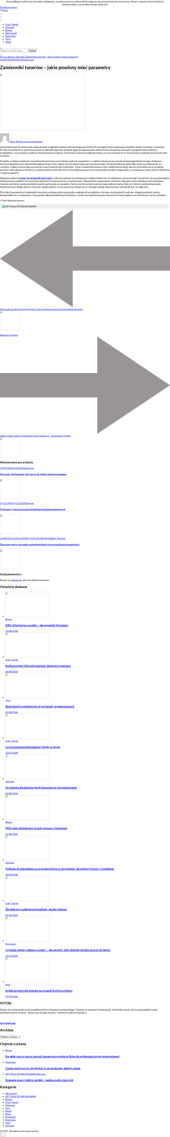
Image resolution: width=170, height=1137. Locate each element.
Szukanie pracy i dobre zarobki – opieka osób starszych (39, 1080)
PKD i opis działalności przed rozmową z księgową (36, 828)
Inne (7, 984)
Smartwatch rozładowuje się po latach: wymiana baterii (39, 706)
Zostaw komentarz (33, 141)
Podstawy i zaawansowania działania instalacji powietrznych (32, 509)
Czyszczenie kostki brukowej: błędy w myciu (32, 747)
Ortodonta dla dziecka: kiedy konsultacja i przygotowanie (41, 787)
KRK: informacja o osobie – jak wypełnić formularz (36, 625)
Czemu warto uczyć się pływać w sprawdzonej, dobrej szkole (42, 1068)
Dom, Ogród (11, 24)
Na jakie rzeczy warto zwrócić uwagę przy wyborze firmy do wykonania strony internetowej (62, 1056)
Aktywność (11, 33)
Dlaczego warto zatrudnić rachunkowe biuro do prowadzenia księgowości (39, 544)
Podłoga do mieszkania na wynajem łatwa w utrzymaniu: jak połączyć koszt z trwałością (59, 868)
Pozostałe (10, 1062)
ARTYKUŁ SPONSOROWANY (40, 538)
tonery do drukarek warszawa (35, 178)
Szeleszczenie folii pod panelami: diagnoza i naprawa (38, 665)
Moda (8, 1111)
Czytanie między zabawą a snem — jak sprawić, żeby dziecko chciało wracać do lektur (57, 949)
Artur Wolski (16, 141)
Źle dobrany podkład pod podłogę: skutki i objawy (36, 909)
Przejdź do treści (8, 7)
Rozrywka (10, 36)
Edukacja (10, 1105)
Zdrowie (9, 27)
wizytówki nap (8, 1023)
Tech (7, 39)
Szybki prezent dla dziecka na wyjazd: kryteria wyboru (38, 990)
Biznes (8, 30)
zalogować (16, 580)
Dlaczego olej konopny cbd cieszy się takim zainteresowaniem (33, 474)
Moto (8, 41)
